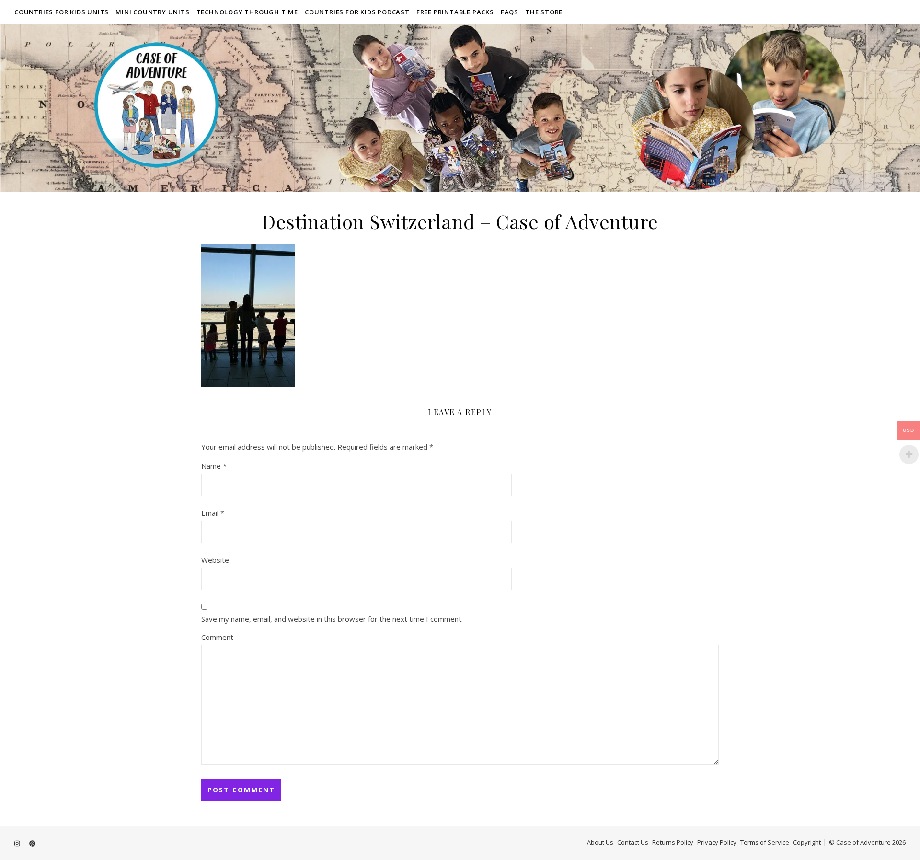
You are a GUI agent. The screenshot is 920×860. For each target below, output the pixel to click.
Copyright (807, 842)
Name (214, 466)
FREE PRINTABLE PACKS (455, 12)
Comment (217, 637)
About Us (600, 842)
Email (212, 513)
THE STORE (544, 12)
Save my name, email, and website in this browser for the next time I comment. (332, 619)
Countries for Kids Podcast (357, 12)
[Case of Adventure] (460, 108)
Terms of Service (764, 842)
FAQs (509, 12)
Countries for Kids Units (61, 12)
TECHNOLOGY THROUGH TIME (247, 12)
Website (215, 560)
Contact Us (632, 842)
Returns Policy (672, 842)
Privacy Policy (716, 842)
